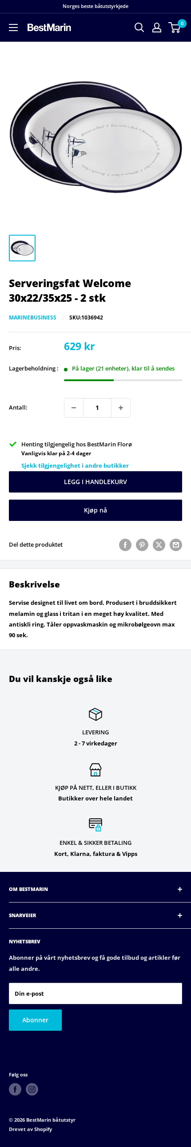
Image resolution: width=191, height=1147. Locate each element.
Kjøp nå (95, 510)
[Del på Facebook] (125, 545)
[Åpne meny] (13, 27)
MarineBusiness (32, 317)
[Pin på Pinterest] (142, 545)
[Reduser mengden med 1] (73, 407)
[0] (174, 27)
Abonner (35, 1020)
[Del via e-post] (176, 545)
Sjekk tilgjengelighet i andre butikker (75, 465)
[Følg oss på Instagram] (32, 1089)
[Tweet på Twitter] (159, 545)
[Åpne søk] (139, 27)
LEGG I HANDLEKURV (95, 481)
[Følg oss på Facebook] (15, 1089)
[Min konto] (156, 27)
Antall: (18, 407)
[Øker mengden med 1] (120, 407)
